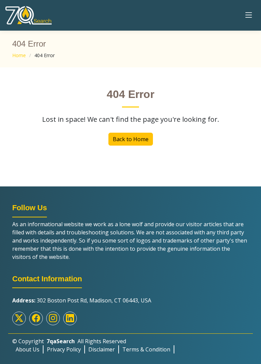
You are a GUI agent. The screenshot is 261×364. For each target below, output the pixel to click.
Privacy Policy (64, 349)
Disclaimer (101, 349)
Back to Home (131, 139)
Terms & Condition (146, 349)
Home (19, 55)
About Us (27, 349)
